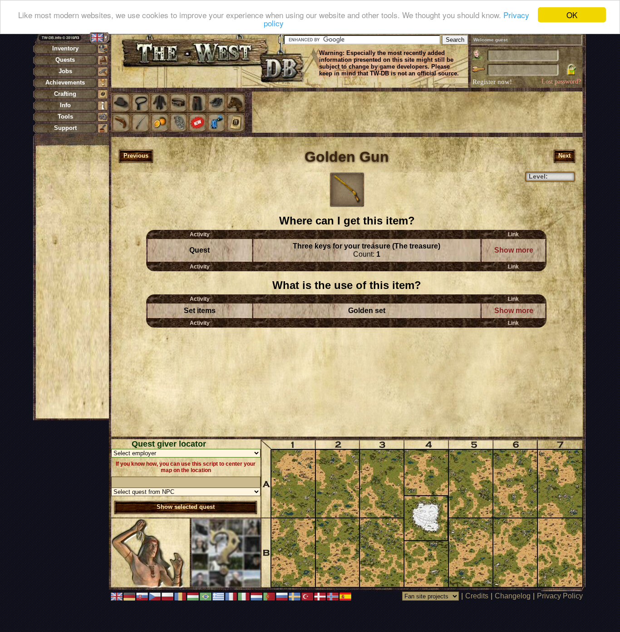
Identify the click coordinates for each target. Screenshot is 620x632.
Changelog (513, 596)
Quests (65, 59)
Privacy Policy (560, 596)
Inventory (65, 48)
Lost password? (561, 81)
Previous (135, 155)
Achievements (65, 82)
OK (571, 14)
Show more (513, 250)
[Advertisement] (72, 281)
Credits (476, 596)
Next (564, 155)
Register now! (492, 81)
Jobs (65, 71)
